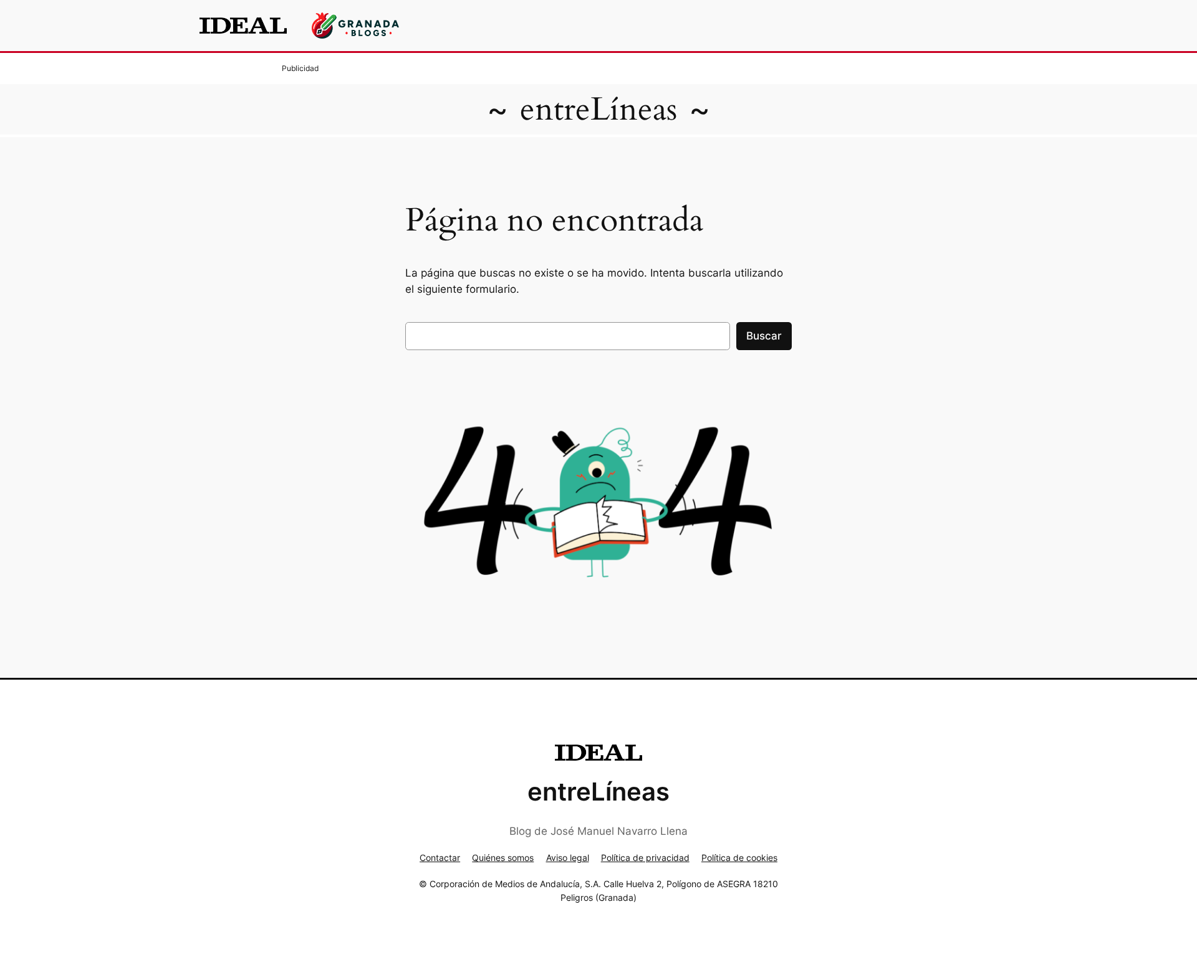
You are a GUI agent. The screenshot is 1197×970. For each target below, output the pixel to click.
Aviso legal (567, 857)
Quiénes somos (503, 857)
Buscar (764, 336)
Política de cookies (739, 857)
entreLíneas (598, 109)
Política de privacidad (645, 857)
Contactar (440, 857)
